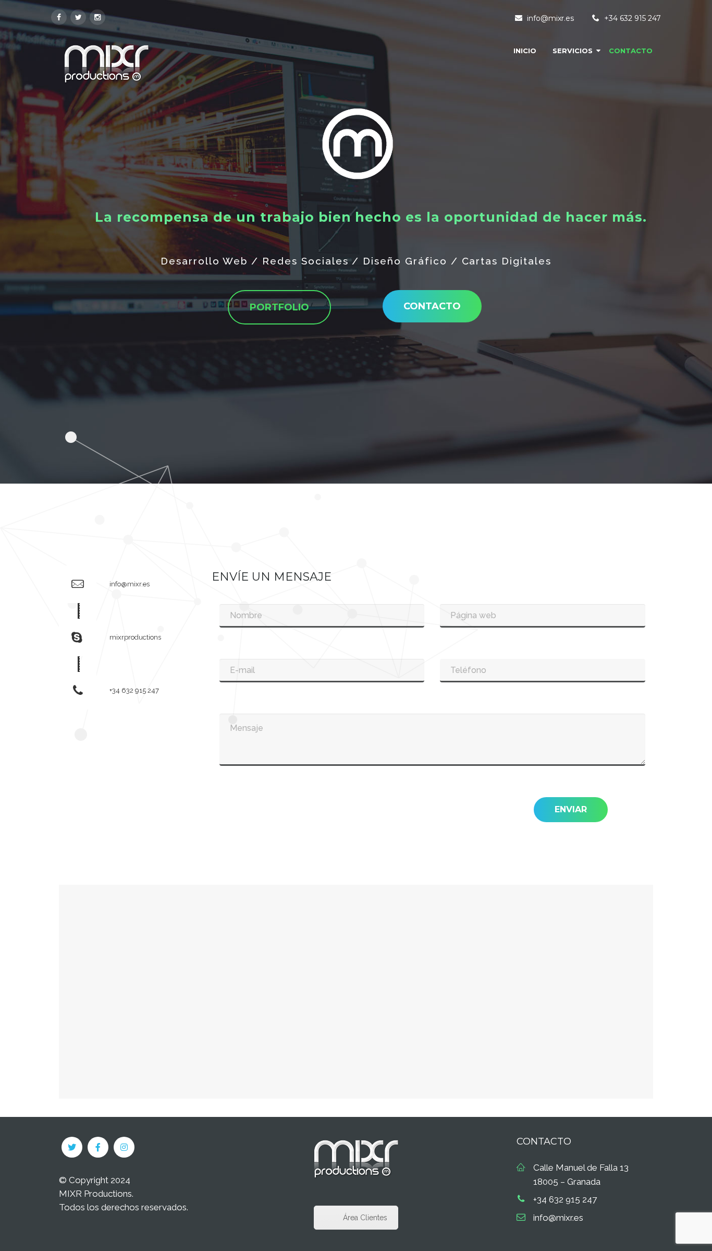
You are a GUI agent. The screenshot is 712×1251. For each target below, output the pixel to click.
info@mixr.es (550, 18)
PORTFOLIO (279, 307)
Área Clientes (365, 1217)
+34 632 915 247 (632, 18)
